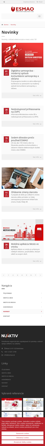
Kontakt (6, 316)
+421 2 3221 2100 (10, 352)
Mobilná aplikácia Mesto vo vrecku (25, 245)
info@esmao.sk (9, 355)
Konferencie (8, 307)
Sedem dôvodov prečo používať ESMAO (22, 139)
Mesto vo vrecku (9, 302)
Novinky (13, 25)
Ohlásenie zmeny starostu (24, 192)
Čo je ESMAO (7, 293)
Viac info (36, 95)
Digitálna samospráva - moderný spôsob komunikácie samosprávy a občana (25, 74)
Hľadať (40, 2)
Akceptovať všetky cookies (22, 442)
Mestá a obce (8, 298)
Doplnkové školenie (29, 2)
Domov (6, 25)
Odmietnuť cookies (22, 438)
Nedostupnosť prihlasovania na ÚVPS (25, 110)
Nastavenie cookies (22, 433)
